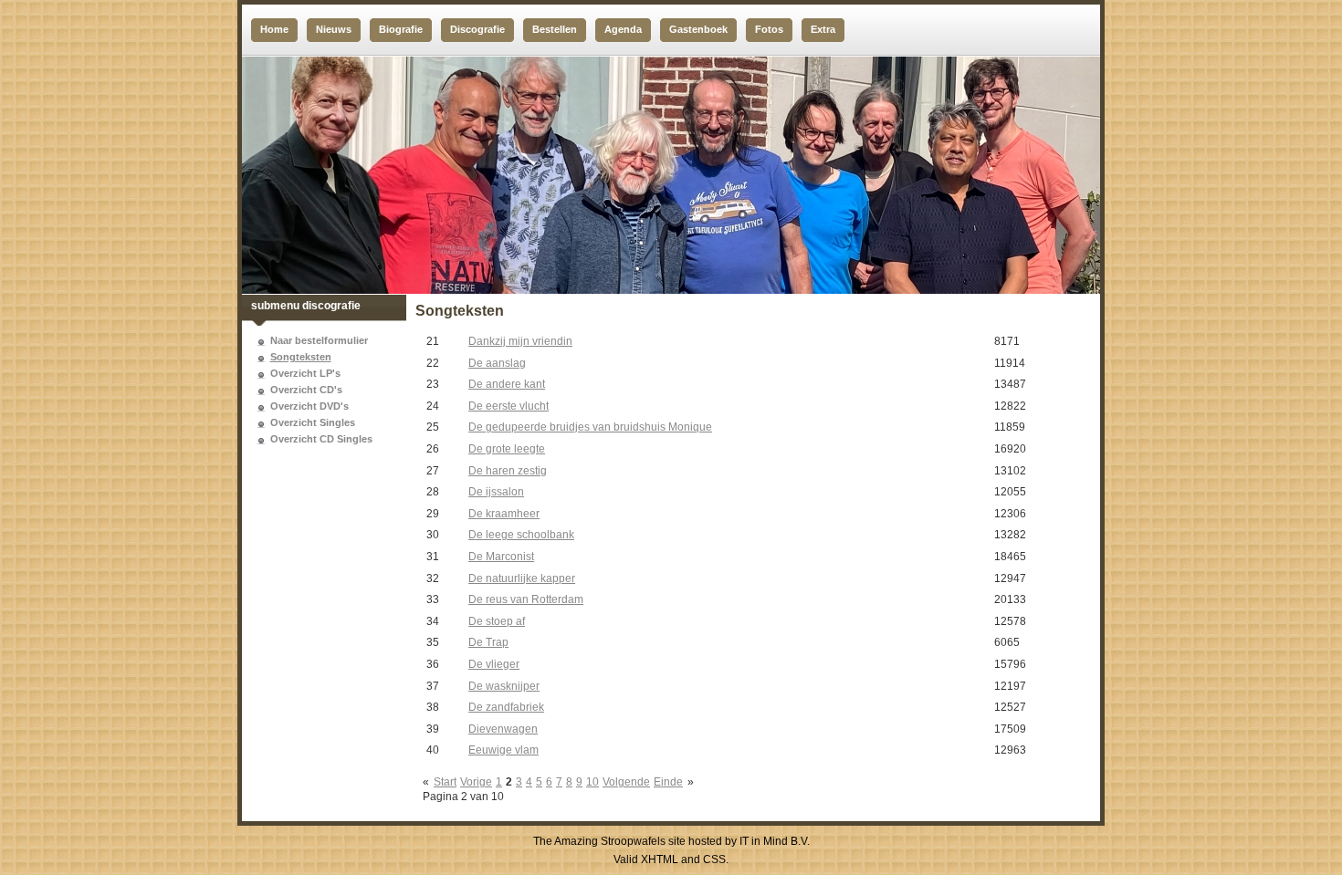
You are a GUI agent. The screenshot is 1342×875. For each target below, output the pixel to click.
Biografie (401, 29)
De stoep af (496, 621)
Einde (668, 782)
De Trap (488, 642)
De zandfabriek (506, 707)
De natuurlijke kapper (521, 578)
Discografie (477, 29)
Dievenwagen (503, 729)
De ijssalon (496, 491)
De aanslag (497, 363)
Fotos (769, 29)
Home (274, 29)
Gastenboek (698, 29)
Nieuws (333, 29)
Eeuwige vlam (503, 750)
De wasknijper (504, 686)
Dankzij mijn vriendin (520, 341)
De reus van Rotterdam (525, 599)
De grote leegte (506, 449)
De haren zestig (507, 470)
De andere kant (506, 384)
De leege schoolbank (521, 534)
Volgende (626, 782)
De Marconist (501, 556)
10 (592, 782)
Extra (823, 29)
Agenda (623, 29)
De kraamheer (504, 513)
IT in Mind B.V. (774, 841)
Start (445, 782)
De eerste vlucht (508, 406)
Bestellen (554, 29)
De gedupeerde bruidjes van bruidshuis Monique (590, 427)
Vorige (476, 782)
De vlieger (493, 664)
